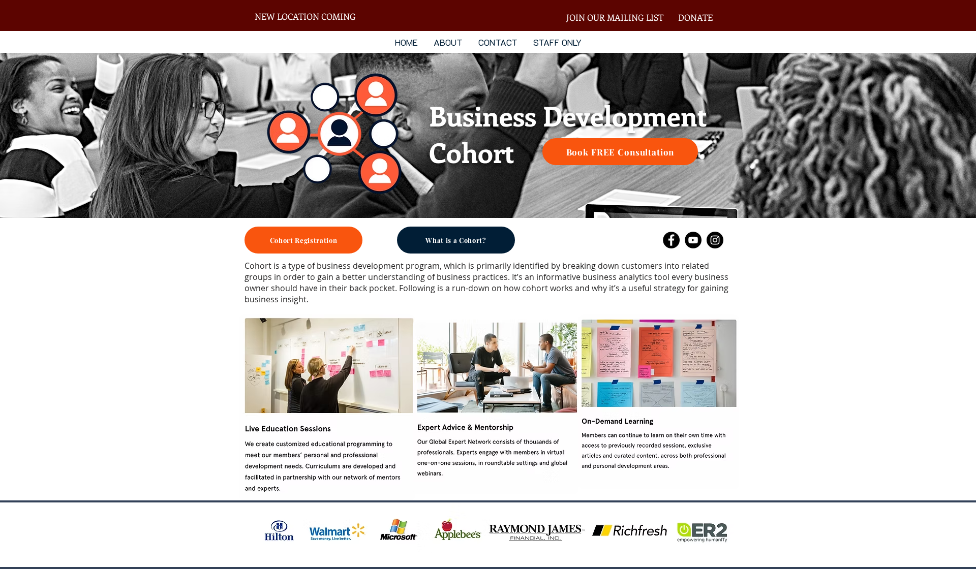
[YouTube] (693, 240)
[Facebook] (671, 240)
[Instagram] (715, 240)
